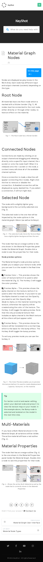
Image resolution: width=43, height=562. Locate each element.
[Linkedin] (20, 552)
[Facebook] (16, 546)
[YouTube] (24, 546)
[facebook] (21, 505)
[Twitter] (8, 546)
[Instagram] (33, 546)
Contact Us (31, 511)
